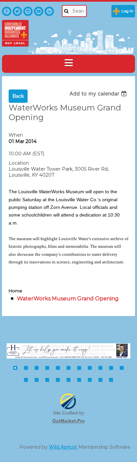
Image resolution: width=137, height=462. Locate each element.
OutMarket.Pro (68, 420)
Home (15, 290)
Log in (127, 10)
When (16, 135)
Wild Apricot (63, 447)
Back (18, 96)
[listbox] (98, 93)
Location (19, 163)
